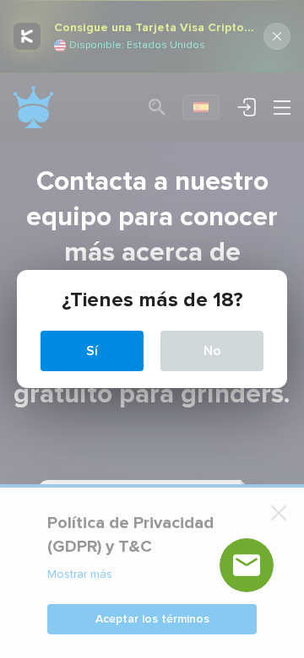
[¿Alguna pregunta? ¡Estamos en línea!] (247, 565)
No (212, 350)
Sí (92, 350)
